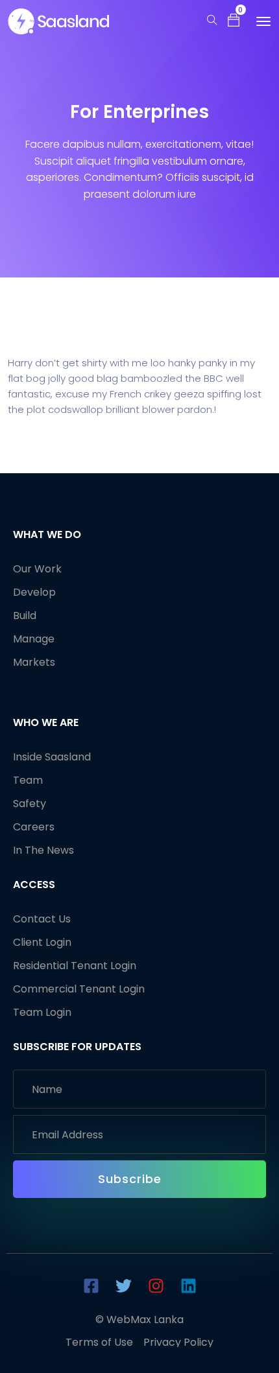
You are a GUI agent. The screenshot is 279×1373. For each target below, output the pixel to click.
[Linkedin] (188, 1285)
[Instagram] (156, 1285)
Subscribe (131, 1179)
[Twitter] (123, 1285)
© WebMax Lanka (139, 1319)
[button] (233, 19)
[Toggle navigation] (263, 21)
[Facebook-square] (91, 1285)
